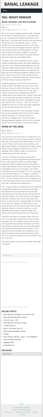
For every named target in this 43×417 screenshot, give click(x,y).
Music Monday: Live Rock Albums (19, 22)
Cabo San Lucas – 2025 (11, 320)
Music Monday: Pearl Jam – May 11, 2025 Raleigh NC (20, 337)
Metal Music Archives (21, 29)
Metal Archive (18, 133)
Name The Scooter (23, 412)
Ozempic (6, 334)
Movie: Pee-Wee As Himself (12, 339)
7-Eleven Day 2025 (9, 325)
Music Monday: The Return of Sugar (15, 323)
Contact (22, 415)
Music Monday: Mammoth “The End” (15, 317)
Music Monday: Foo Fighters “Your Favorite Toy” (18, 314)
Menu (5, 10)
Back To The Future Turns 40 (12, 328)
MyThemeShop (25, 410)
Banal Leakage (21, 4)
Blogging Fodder (8, 342)
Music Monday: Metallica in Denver (14, 331)
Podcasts (9, 412)
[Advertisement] (21, 284)
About (35, 412)
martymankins (6, 25)
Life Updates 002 (8, 345)
